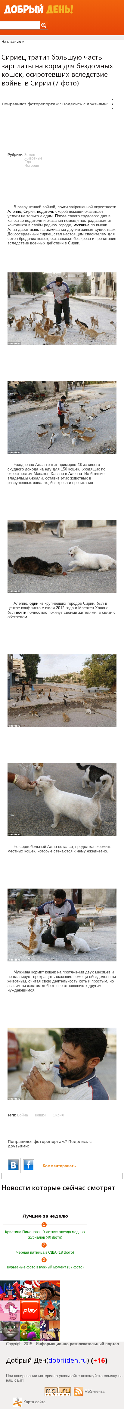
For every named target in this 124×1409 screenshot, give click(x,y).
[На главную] (38, 9)
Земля (29, 155)
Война (22, 1115)
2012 (60, 608)
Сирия (29, 211)
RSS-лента (94, 1391)
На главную (11, 41)
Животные (33, 158)
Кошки (40, 1115)
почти (62, 207)
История (31, 165)
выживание (56, 229)
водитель (45, 211)
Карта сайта (34, 1402)
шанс (34, 229)
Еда (27, 162)
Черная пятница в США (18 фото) (45, 1252)
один (33, 603)
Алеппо (14, 211)
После (61, 216)
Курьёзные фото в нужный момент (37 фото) (45, 1267)
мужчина (81, 225)
